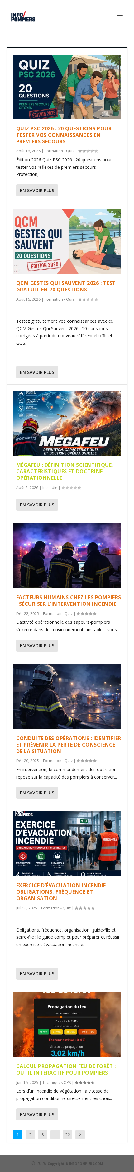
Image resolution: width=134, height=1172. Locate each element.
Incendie (49, 487)
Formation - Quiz (59, 151)
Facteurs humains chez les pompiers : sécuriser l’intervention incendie (68, 600)
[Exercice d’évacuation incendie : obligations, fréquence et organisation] (67, 843)
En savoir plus (37, 190)
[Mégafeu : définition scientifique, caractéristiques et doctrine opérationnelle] (67, 423)
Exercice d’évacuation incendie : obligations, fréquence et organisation (62, 892)
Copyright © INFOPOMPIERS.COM (75, 1163)
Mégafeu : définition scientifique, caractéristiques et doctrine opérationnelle (64, 471)
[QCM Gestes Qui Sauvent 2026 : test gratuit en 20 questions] (67, 241)
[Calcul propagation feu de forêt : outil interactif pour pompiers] (67, 1024)
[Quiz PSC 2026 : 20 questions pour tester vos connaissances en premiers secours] (67, 87)
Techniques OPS (56, 1082)
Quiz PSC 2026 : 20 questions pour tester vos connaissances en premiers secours (64, 135)
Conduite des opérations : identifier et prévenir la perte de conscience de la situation (68, 745)
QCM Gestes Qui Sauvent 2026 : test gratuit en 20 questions (66, 286)
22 (67, 1135)
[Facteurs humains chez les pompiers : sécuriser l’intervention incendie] (67, 555)
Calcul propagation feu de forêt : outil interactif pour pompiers (66, 1069)
